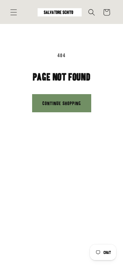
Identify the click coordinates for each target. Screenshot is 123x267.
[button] (13, 12)
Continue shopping (61, 103)
